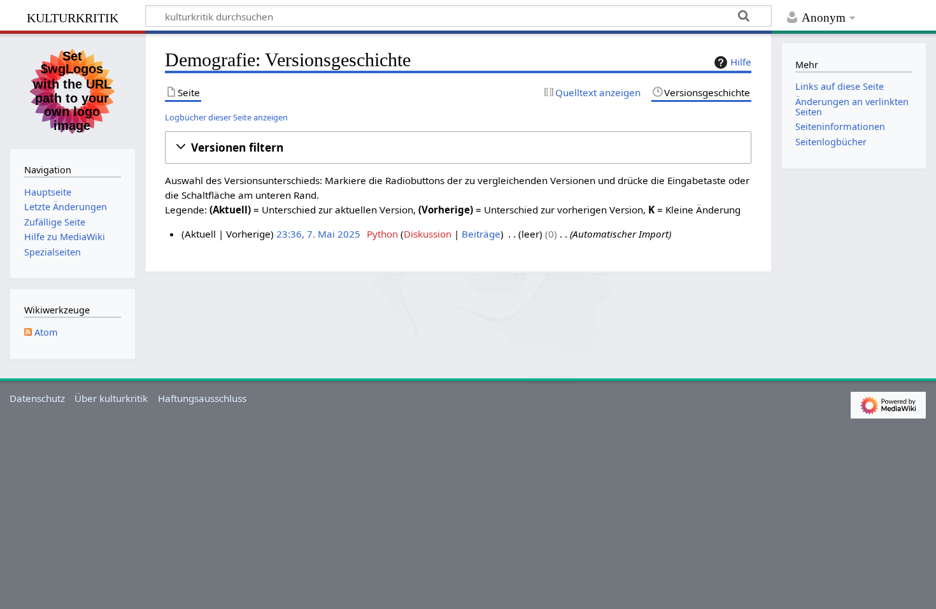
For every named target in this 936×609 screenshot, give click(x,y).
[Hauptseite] (73, 90)
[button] (458, 147)
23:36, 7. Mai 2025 (318, 233)
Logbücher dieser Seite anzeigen (226, 117)
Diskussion (427, 233)
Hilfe (740, 61)
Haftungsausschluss (202, 398)
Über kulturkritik (111, 398)
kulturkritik (72, 16)
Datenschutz (37, 398)
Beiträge (481, 233)
